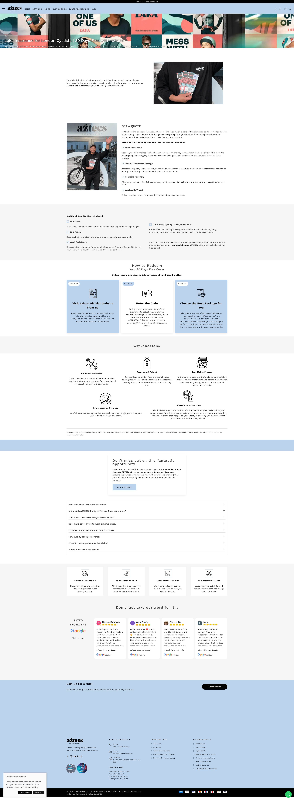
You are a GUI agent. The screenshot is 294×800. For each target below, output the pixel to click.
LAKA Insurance (202, 765)
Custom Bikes (60, 9)
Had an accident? (203, 761)
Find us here (78, 638)
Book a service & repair (206, 754)
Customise (38, 792)
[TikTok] (81, 756)
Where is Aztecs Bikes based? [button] (84, 550)
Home (27, 9)
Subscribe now (214, 687)
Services (157, 747)
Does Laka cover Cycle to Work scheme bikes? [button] (92, 524)
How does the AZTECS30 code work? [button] (87, 504)
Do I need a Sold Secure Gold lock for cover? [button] (91, 530)
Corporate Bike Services (206, 768)
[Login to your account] (275, 9)
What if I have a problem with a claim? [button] (88, 543)
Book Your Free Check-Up (147, 2)
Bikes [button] (47, 9)
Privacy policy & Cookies (164, 754)
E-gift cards (201, 751)
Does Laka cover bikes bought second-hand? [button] (91, 517)
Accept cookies (25, 792)
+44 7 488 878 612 (121, 747)
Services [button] (37, 9)
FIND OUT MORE (124, 487)
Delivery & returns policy (164, 758)
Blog (94, 9)
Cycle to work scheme (205, 758)
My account (201, 747)
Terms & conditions (161, 751)
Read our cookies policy (26, 787)
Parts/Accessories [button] (79, 9)
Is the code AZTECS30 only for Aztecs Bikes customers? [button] (97, 511)
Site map (94, 791)
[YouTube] (75, 756)
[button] (3, 9)
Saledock (103, 791)
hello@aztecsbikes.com (123, 753)
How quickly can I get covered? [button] (84, 537)
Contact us (200, 744)
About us (157, 744)
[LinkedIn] (78, 756)
